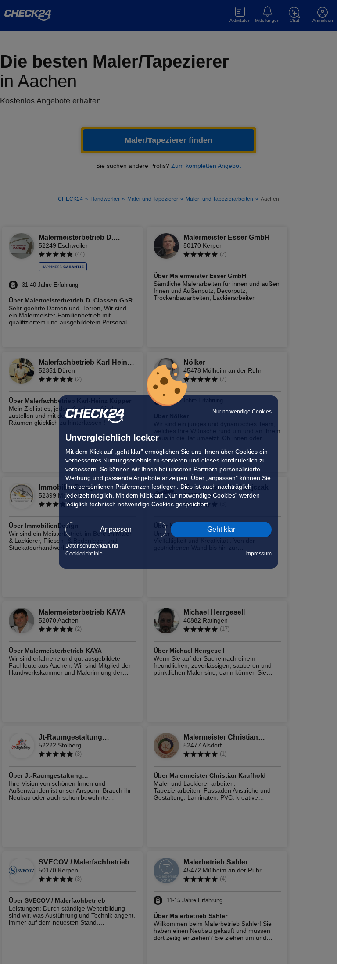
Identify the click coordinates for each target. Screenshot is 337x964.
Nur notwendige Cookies (242, 412)
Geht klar (221, 529)
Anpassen (116, 529)
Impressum (258, 554)
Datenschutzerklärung (91, 546)
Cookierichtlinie (84, 554)
